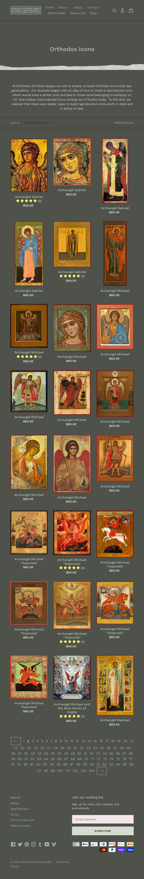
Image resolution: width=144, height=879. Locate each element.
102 (75, 771)
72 (98, 759)
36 (108, 748)
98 (46, 771)
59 (13, 759)
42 (26, 753)
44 (40, 753)
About (78, 7)
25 (36, 748)
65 (53, 759)
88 (78, 764)
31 (75, 748)
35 (102, 748)
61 (26, 759)
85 (59, 764)
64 (46, 759)
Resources (78, 13)
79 (19, 764)
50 (79, 753)
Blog (93, 13)
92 (105, 764)
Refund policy (20, 826)
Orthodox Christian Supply (35, 862)
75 (118, 759)
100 (60, 771)
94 (118, 764)
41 (19, 753)
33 (88, 748)
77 (131, 759)
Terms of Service (22, 820)
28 (55, 748)
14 (89, 741)
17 (107, 741)
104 (91, 771)
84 (52, 764)
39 (128, 748)
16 (101, 741)
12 (77, 741)
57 (124, 753)
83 (45, 764)
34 (95, 748)
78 (12, 764)
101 (67, 771)
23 (22, 748)
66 (59, 759)
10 (66, 741)
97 (39, 771)
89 (85, 764)
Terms (14, 814)
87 (72, 764)
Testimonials (56, 13)
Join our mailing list (87, 797)
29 (62, 748)
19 (119, 741)
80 (26, 764)
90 (92, 764)
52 (92, 753)
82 (38, 764)
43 (33, 753)
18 (113, 741)
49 (73, 753)
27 (49, 748)
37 (115, 748)
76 (124, 759)
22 (16, 748)
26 (42, 748)
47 (59, 753)
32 (82, 748)
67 (66, 759)
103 (83, 771)
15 (95, 741)
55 (111, 753)
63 (39, 759)
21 (131, 741)
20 (125, 741)
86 (65, 764)
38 (122, 748)
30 (69, 748)
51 (85, 753)
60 (20, 759)
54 (105, 753)
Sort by (15, 123)
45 (46, 753)
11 (71, 741)
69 (79, 759)
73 (105, 759)
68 (73, 759)
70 (86, 759)
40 (13, 753)
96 (131, 764)
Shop (62, 7)
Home (49, 7)
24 (29, 748)
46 (53, 753)
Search (15, 797)
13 (83, 741)
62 (33, 759)
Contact (93, 7)
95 (125, 764)
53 (98, 753)
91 (98, 764)
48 (66, 753)
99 (53, 771)
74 (111, 759)
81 (32, 764)
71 (92, 759)
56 (118, 753)
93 (111, 764)
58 (131, 753)
